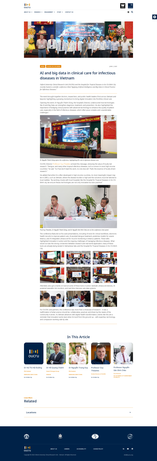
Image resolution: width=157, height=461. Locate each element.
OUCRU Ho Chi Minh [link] (53, 66)
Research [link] (37, 12)
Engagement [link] (48, 12)
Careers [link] (66, 449)
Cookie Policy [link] (98, 449)
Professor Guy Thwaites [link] (61, 164)
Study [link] (59, 12)
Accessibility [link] (81, 449)
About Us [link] (27, 12)
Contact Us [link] (69, 12)
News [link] (42, 66)
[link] (154, 17)
